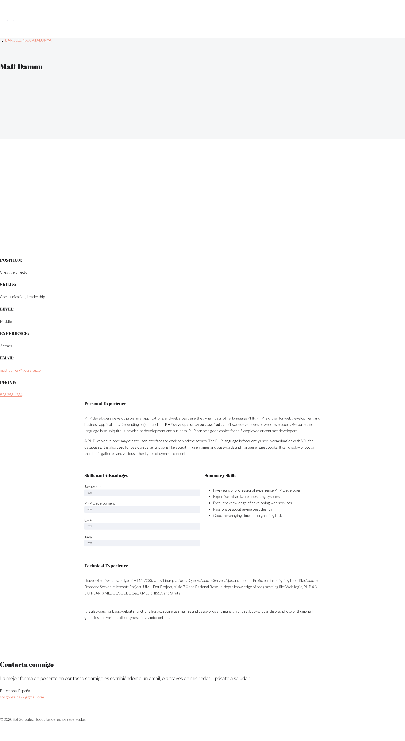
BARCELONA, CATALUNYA (28, 40)
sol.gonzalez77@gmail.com (22, 697)
